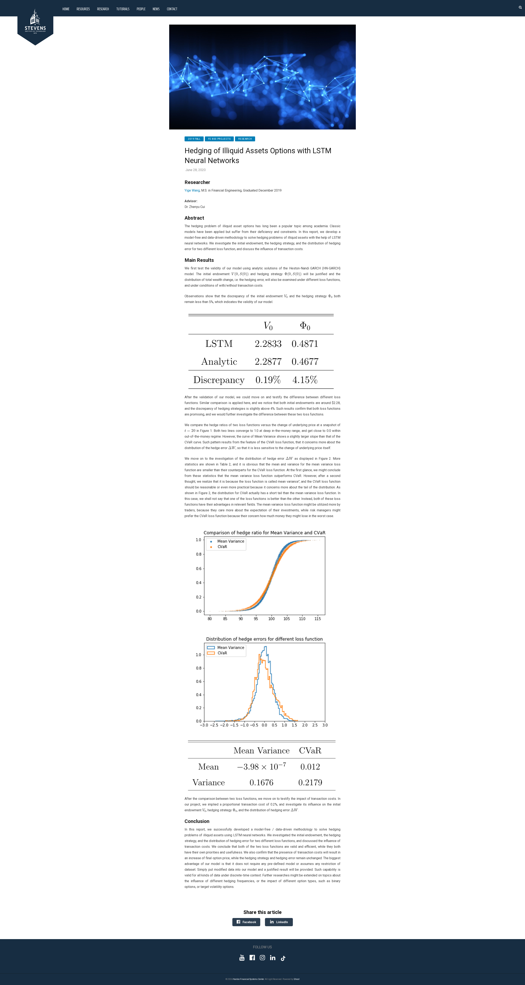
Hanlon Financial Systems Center (248, 979)
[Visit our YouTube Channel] (242, 957)
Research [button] (103, 9)
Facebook (249, 922)
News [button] (156, 9)
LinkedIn (282, 922)
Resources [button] (83, 9)
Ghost (296, 979)
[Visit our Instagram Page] (262, 957)
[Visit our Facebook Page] (252, 957)
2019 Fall (194, 138)
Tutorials (122, 9)
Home (66, 9)
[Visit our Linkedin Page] (272, 957)
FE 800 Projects (219, 138)
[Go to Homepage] (36, 44)
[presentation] (239, 274)
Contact (172, 9)
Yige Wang (192, 190)
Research (245, 138)
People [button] (141, 9)
